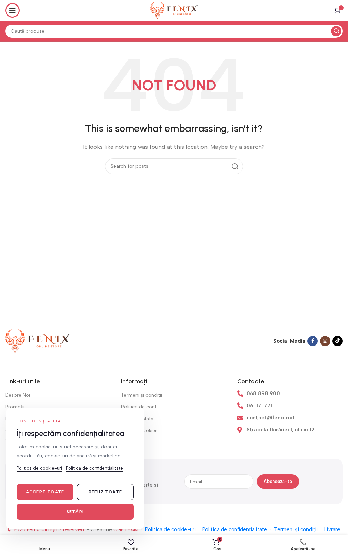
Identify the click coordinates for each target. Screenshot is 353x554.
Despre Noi (17, 395)
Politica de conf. (139, 407)
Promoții (14, 407)
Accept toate (45, 491)
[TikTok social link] (337, 341)
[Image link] (37, 341)
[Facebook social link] (312, 341)
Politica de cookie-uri (170, 529)
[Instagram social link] (325, 341)
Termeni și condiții (141, 395)
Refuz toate (105, 491)
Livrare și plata (137, 419)
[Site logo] (174, 10)
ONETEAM (125, 529)
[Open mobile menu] (12, 10)
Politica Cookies (139, 431)
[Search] (336, 31)
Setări (75, 511)
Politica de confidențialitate (234, 529)
